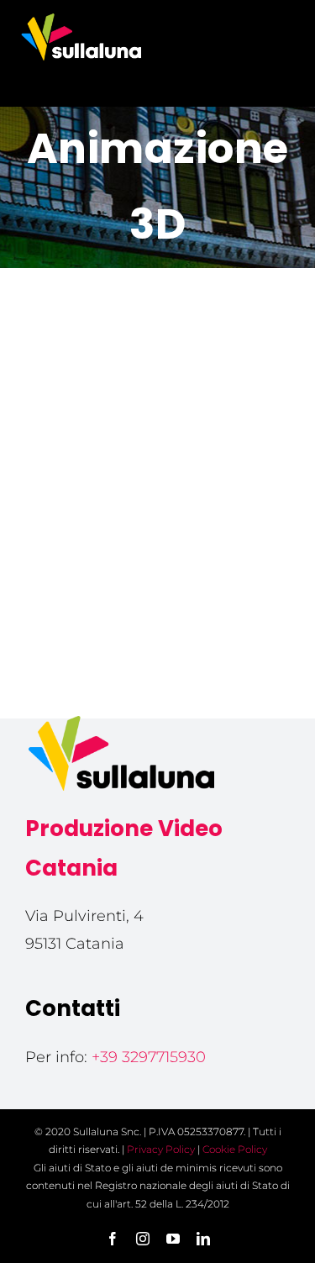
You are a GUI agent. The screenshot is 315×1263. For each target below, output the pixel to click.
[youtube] (173, 1238)
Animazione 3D (157, 531)
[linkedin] (203, 1238)
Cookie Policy (234, 1149)
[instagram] (143, 1238)
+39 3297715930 (149, 1057)
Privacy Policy (161, 1149)
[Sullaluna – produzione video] (81, 16)
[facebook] (112, 1238)
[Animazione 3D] (157, 392)
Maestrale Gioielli (158, 504)
